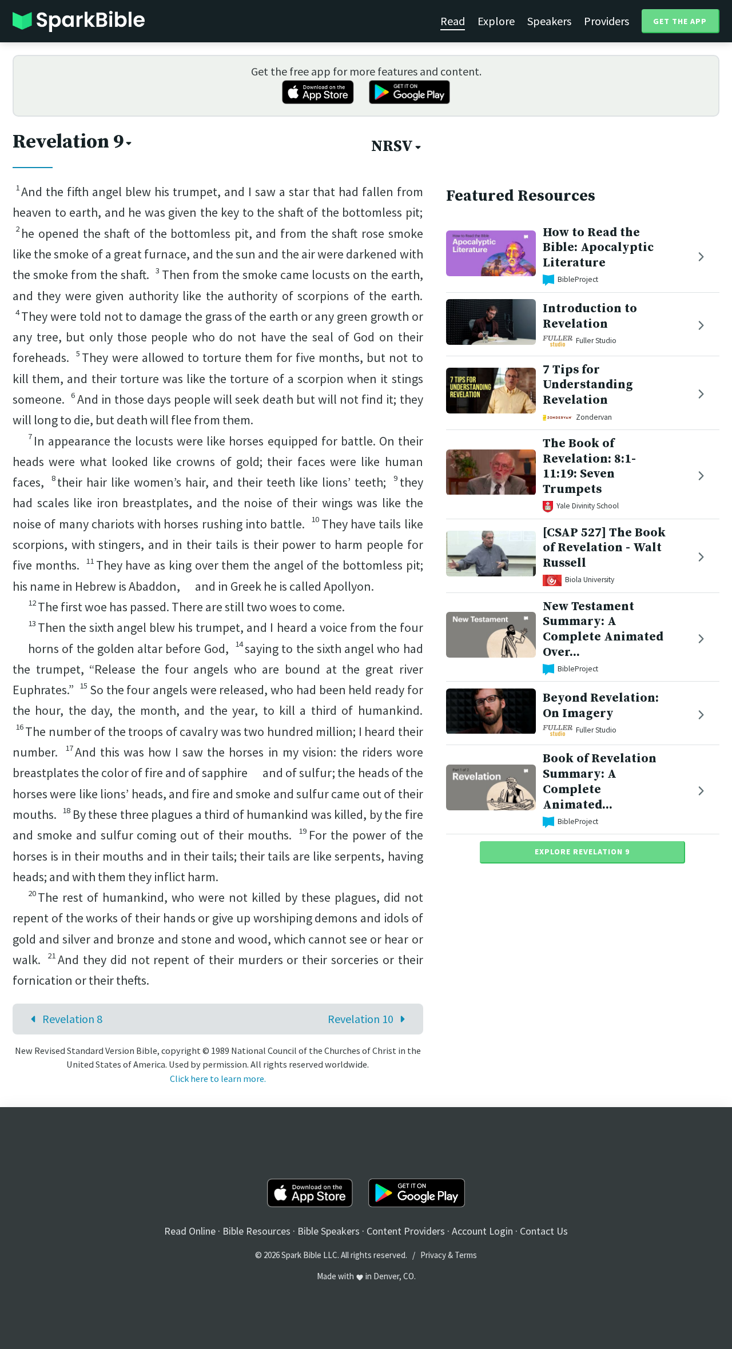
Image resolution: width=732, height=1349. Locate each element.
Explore (496, 21)
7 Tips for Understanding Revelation (588, 385)
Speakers (549, 21)
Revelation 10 (360, 1019)
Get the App (680, 21)
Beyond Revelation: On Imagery (601, 705)
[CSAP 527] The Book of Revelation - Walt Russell (604, 548)
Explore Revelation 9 (582, 852)
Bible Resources (256, 1230)
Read (452, 21)
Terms (466, 1254)
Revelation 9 (68, 142)
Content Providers (406, 1230)
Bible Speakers (328, 1230)
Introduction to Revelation (590, 316)
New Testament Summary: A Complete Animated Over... (603, 629)
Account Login (482, 1230)
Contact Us (544, 1230)
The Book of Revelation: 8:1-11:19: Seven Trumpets (589, 466)
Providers (606, 21)
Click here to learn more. (218, 1078)
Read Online (190, 1230)
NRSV (392, 146)
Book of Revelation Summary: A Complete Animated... (600, 782)
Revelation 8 (72, 1019)
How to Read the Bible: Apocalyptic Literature (598, 248)
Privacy (433, 1254)
